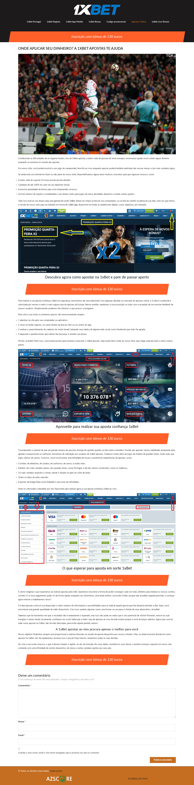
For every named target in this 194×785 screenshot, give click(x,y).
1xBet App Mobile (74, 22)
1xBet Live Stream (160, 22)
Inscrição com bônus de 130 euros (97, 36)
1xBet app (73, 205)
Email (21, 735)
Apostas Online (139, 22)
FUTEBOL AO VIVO (138, 779)
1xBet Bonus (95, 22)
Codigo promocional (116, 22)
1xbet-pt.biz (56, 771)
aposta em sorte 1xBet (64, 201)
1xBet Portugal (34, 22)
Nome (22, 722)
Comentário (24, 686)
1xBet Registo (53, 22)
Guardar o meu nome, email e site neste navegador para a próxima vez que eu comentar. (58, 753)
